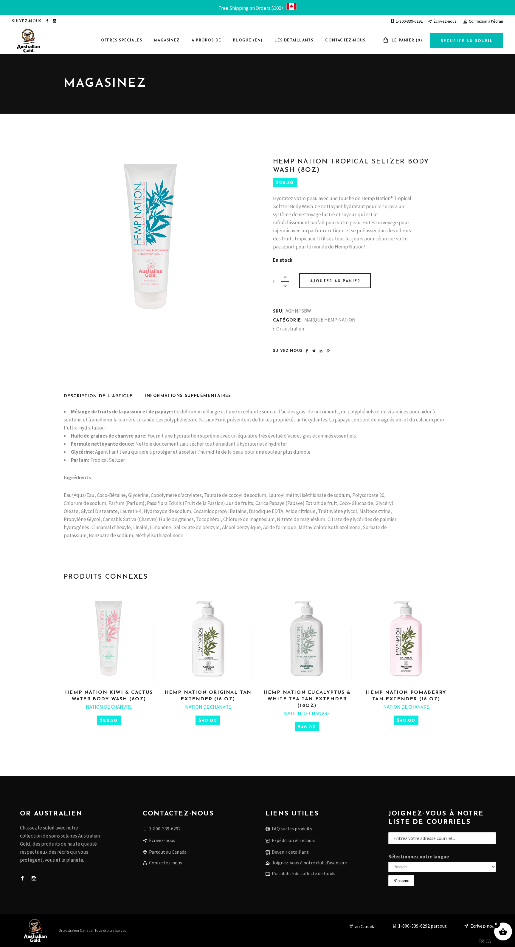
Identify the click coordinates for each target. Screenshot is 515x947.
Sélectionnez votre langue (418, 856)
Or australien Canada (75, 930)
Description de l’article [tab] (98, 396)
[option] (497, 941)
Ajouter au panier (335, 281)
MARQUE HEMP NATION (330, 319)
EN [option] (497, 941)
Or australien (290, 328)
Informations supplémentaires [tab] (188, 396)
